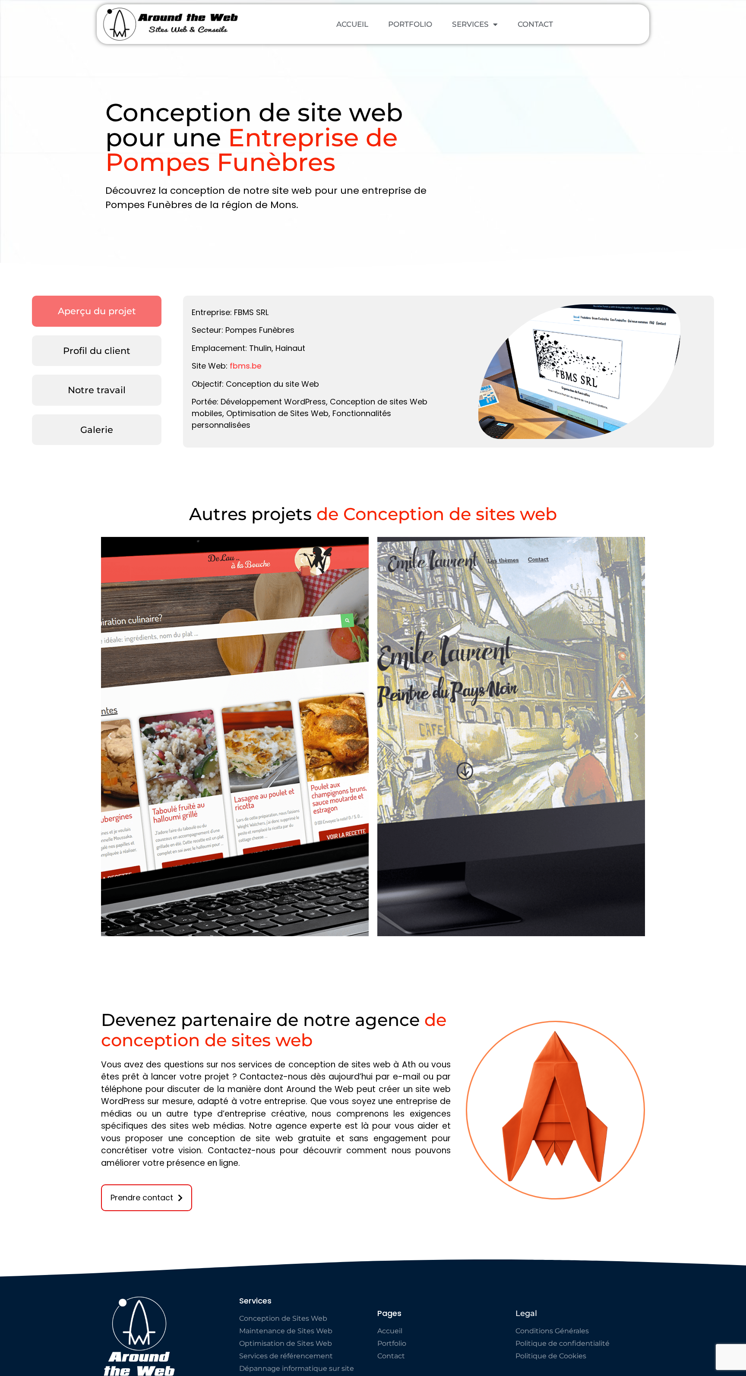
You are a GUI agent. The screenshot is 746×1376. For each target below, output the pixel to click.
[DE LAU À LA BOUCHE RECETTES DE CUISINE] (235, 736)
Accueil (352, 24)
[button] (109, 736)
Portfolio (410, 24)
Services (470, 24)
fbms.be (246, 365)
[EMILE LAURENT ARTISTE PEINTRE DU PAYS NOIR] (511, 736)
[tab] (96, 311)
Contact (535, 24)
